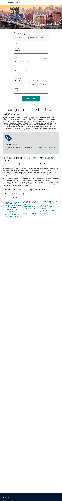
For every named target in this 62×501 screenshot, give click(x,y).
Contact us (6, 497)
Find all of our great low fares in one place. (30, 148)
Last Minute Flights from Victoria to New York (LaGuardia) (30, 203)
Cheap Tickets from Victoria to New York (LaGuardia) (11, 211)
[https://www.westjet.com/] (13, 3)
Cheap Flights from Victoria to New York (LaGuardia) (13, 206)
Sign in (15, 44)
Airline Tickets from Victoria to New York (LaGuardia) (29, 208)
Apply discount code (20, 75)
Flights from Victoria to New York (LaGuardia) (12, 202)
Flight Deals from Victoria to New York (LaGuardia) (30, 212)
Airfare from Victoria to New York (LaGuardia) (12, 215)
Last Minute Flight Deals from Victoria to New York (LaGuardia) (48, 206)
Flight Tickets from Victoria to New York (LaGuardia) (48, 202)
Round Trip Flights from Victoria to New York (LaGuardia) (47, 212)
